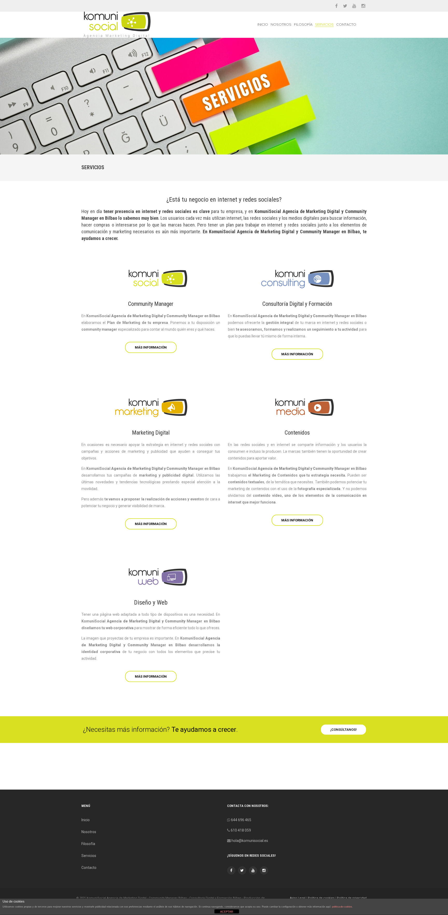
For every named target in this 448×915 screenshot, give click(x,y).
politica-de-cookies (342, 906)
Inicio (262, 24)
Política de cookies (321, 898)
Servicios (324, 24)
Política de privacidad (352, 898)
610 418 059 (241, 830)
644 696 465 (241, 820)
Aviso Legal (297, 898)
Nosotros (281, 24)
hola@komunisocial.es (250, 841)
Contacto (346, 24)
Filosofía (303, 24)
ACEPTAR (226, 911)
